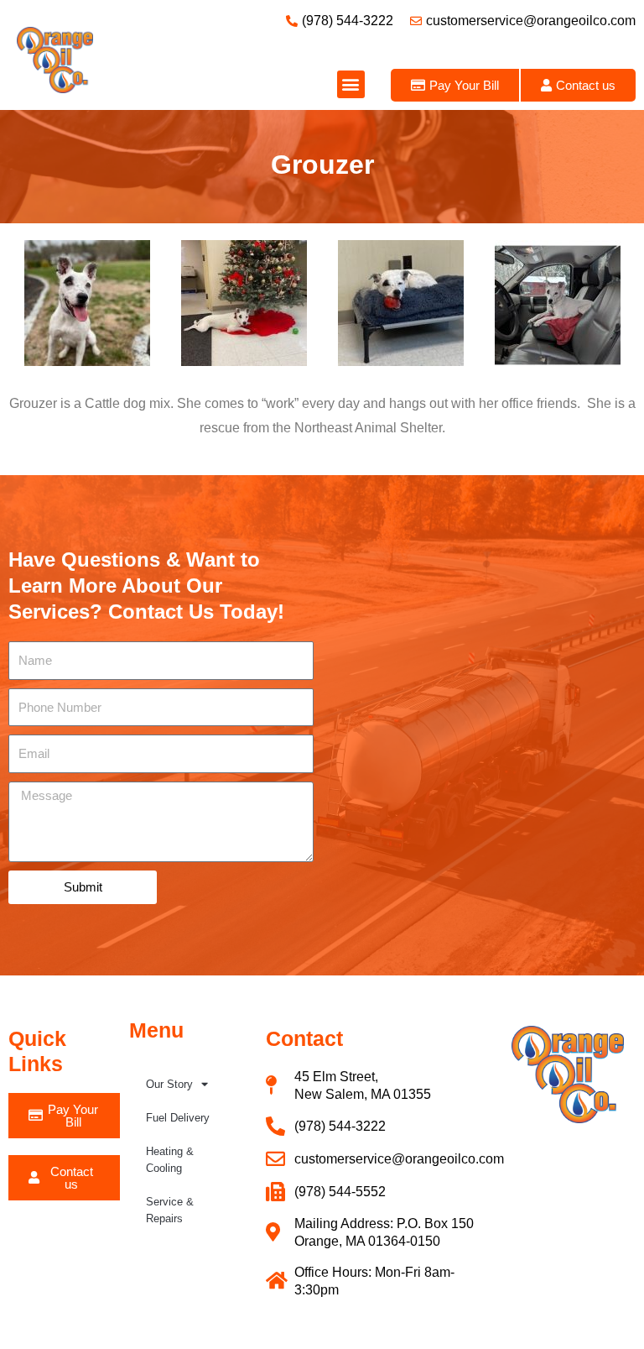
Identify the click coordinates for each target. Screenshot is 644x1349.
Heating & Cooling (170, 1159)
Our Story (169, 1084)
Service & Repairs (170, 1210)
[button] (351, 84)
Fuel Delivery (178, 1117)
